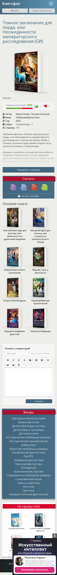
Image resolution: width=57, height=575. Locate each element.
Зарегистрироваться (42, 10)
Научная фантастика (28, 464)
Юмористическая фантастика (28, 494)
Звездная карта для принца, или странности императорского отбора (40, 236)
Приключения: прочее (28, 471)
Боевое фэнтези (28, 422)
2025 (18, 120)
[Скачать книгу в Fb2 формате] (13, 186)
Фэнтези (28, 486)
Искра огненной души (14, 300)
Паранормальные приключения (40, 302)
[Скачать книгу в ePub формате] (44, 186)
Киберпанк (28, 445)
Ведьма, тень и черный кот (40, 271)
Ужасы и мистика (28, 483)
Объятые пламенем (40, 331)
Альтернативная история (28, 418)
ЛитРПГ (28, 456)
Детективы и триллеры (28, 430)
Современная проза (28, 479)
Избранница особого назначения (14, 271)
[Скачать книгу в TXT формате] (23, 186)
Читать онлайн (29, 196)
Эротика (28, 490)
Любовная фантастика (27, 117)
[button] (7, 360)
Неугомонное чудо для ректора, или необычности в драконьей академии (14, 235)
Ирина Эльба (22, 114)
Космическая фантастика (28, 452)
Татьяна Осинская (39, 114)
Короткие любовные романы (28, 449)
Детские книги (28, 433)
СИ (39, 41)
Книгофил (11, 3)
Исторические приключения (28, 441)
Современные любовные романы (28, 475)
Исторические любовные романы (28, 437)
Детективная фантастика (28, 426)
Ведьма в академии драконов (15, 333)
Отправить (39, 401)
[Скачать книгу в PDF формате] (34, 186)
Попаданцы (28, 467)
